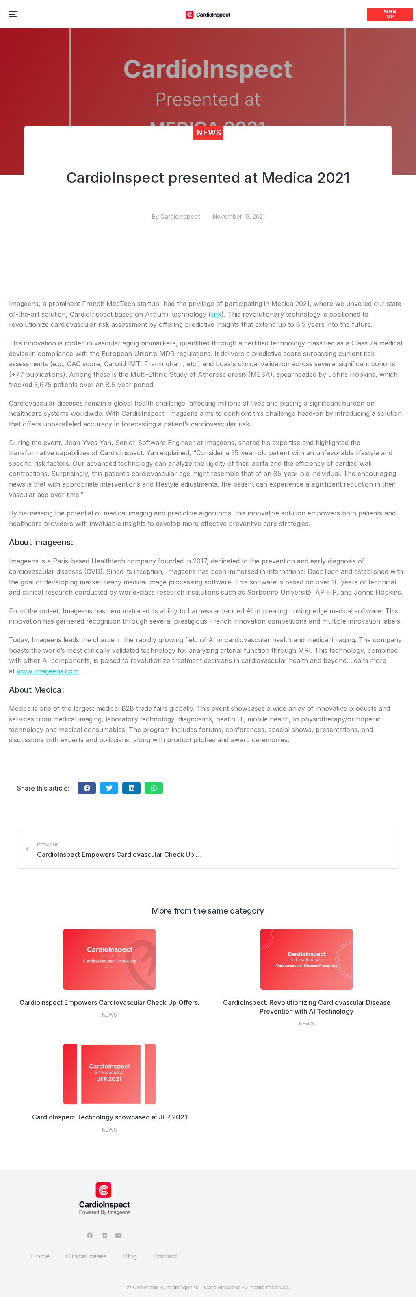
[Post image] (109, 959)
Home (40, 1256)
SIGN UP (390, 14)
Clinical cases (86, 1256)
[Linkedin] (104, 1235)
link (216, 314)
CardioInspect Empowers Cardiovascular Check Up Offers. (109, 1002)
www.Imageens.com (47, 671)
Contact (165, 1256)
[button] (13, 14)
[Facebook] (90, 1235)
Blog (130, 1256)
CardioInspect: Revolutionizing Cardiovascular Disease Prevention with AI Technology (306, 1006)
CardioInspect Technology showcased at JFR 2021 (109, 1117)
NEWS (209, 132)
